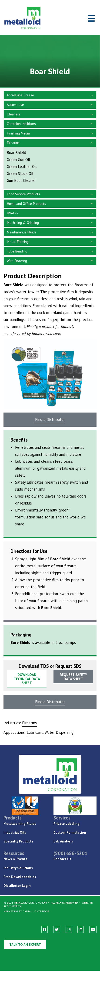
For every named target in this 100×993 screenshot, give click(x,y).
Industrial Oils (14, 832)
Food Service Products (23, 194)
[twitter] (56, 929)
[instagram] (69, 929)
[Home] (18, 18)
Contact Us (62, 859)
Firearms (13, 142)
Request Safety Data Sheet (73, 676)
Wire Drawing (17, 260)
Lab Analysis (63, 841)
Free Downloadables (19, 877)
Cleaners (13, 114)
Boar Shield (16, 152)
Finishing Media (18, 133)
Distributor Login (17, 885)
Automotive (15, 104)
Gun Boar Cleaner (21, 180)
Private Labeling (66, 823)
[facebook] (44, 929)
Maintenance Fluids (21, 232)
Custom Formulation (69, 832)
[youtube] (93, 929)
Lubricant (35, 732)
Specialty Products (18, 841)
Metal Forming (18, 241)
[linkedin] (80, 929)
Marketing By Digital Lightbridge (26, 911)
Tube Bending (17, 251)
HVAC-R (13, 213)
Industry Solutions (18, 868)
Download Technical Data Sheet (27, 678)
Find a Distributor (50, 419)
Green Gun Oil (18, 159)
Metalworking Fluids (19, 823)
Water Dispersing (59, 732)
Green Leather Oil (22, 166)
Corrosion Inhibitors (21, 123)
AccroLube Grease (20, 95)
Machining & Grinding (23, 222)
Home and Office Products (26, 203)
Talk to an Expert (25, 944)
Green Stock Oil (20, 173)
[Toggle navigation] (91, 18)
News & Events (15, 859)
